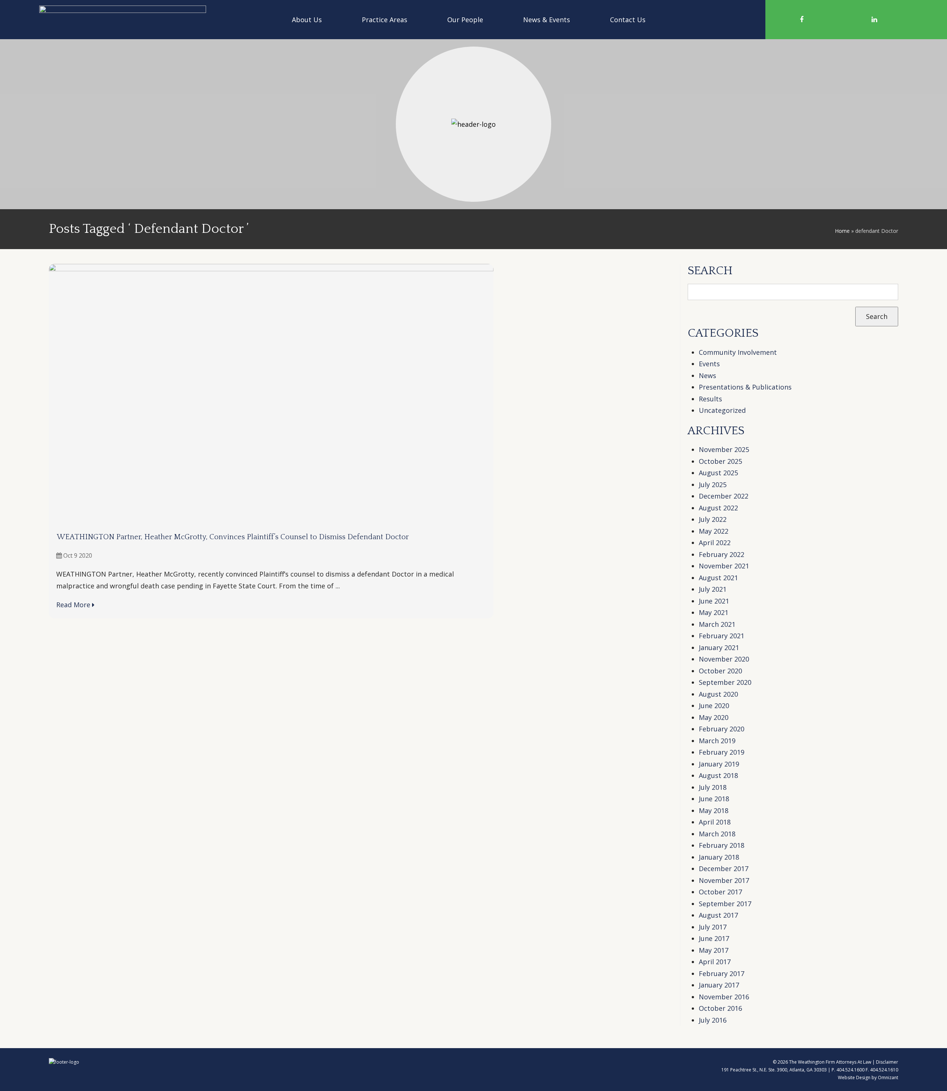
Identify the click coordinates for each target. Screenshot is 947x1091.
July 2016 (713, 1020)
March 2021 (717, 624)
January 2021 (719, 647)
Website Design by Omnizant (868, 1077)
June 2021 (714, 601)
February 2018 (721, 845)
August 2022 (718, 507)
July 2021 (713, 589)
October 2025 (720, 461)
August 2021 (718, 577)
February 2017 (721, 973)
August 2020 (718, 694)
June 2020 (714, 705)
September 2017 (725, 903)
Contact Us (628, 19)
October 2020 (720, 670)
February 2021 (721, 635)
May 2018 (713, 810)
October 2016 (720, 1008)
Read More (74, 604)
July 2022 (713, 519)
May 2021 (713, 612)
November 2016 (724, 996)
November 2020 (724, 659)
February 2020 (721, 728)
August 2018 (718, 775)
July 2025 (713, 484)
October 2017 (720, 891)
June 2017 (714, 938)
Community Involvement (738, 352)
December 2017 (723, 868)
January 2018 (719, 857)
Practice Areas (384, 19)
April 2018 (715, 822)
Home (842, 230)
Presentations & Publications (745, 387)
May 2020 (713, 717)
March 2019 (717, 740)
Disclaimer (887, 1062)
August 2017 (718, 915)
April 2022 (715, 542)
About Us (307, 19)
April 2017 (715, 961)
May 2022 (713, 531)
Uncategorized (722, 410)
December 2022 (723, 496)
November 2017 (724, 880)
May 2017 (713, 950)
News (707, 375)
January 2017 (719, 984)
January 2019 (719, 763)
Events (709, 363)
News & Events (546, 19)
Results (710, 398)
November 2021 (724, 565)
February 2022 (721, 554)
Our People (465, 19)
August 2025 (718, 472)
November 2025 (724, 449)
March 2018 (717, 833)
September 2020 (725, 682)
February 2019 (721, 752)
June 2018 (714, 798)
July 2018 (713, 787)
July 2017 (713, 926)
